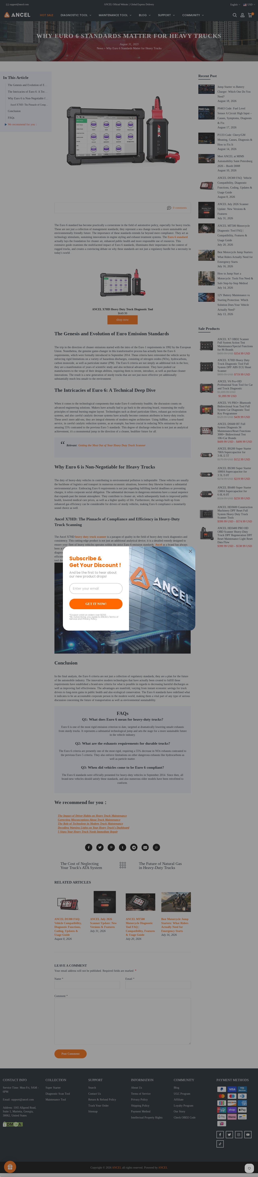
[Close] (190, 551)
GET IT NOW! (95, 604)
